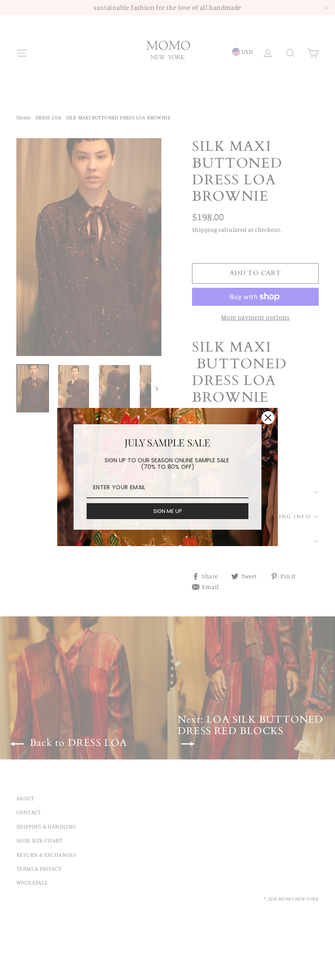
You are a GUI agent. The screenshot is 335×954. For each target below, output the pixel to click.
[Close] (268, 418)
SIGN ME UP (167, 511)
